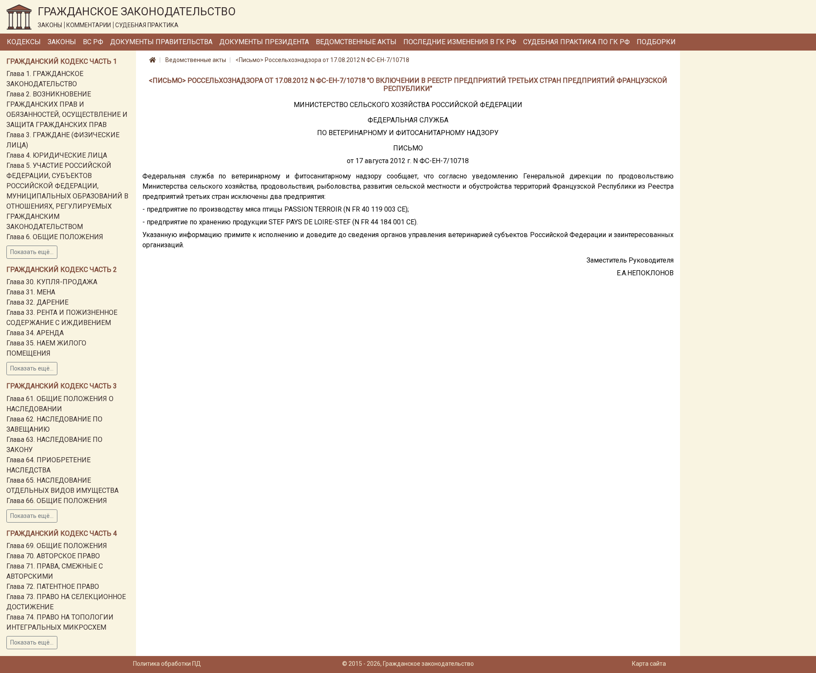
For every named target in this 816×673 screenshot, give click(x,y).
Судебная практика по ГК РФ (576, 42)
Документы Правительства (161, 42)
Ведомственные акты (356, 42)
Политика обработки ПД (167, 663)
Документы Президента (264, 42)
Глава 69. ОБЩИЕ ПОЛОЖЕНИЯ (56, 546)
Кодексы (24, 42)
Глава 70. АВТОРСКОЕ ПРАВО (53, 556)
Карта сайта (649, 663)
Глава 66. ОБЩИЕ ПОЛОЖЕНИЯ (56, 501)
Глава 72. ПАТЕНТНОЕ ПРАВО (52, 587)
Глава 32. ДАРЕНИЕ (37, 302)
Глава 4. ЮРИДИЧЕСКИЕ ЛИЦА (56, 155)
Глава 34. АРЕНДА (35, 333)
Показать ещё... (32, 252)
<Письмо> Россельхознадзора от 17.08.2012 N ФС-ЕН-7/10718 (322, 60)
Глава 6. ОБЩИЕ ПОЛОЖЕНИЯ (54, 237)
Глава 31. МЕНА (30, 292)
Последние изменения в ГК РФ (459, 42)
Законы (62, 42)
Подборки (656, 42)
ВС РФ (93, 42)
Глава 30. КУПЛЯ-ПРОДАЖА (51, 282)
